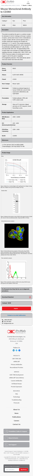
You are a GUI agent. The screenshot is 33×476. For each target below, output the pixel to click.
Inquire (16, 308)
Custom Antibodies (16, 381)
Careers (16, 421)
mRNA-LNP (16, 361)
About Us (16, 409)
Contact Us (16, 424)
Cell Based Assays (16, 384)
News (16, 413)
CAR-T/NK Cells (16, 359)
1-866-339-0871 (8, 319)
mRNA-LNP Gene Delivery (16, 378)
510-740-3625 (7, 321)
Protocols (16, 403)
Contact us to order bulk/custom (16, 315)
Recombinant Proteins (16, 367)
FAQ (16, 394)
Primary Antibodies (16, 364)
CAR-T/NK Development (16, 375)
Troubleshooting (16, 400)
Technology (16, 397)
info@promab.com (9, 323)
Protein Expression (16, 387)
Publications (16, 417)
